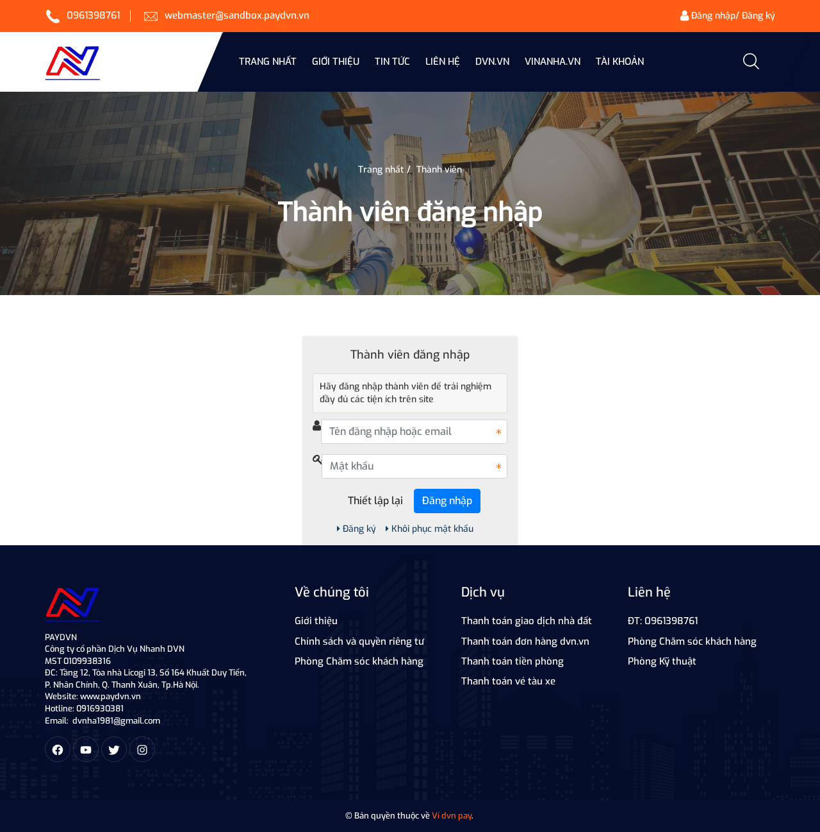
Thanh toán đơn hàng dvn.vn (525, 641)
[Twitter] (114, 749)
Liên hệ (442, 61)
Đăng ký (359, 529)
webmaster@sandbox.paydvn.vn (237, 15)
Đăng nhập (447, 500)
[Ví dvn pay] (129, 62)
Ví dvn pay (452, 815)
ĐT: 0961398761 (663, 621)
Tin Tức (392, 61)
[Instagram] (142, 749)
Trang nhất (268, 61)
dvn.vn (492, 61)
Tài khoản (620, 61)
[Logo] (72, 602)
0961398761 (93, 15)
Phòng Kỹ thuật (662, 661)
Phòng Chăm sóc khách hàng (359, 661)
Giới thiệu (335, 61)
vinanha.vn (552, 61)
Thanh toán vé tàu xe (508, 681)
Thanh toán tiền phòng (512, 661)
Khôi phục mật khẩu (432, 529)
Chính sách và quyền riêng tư (359, 641)
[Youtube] (86, 749)
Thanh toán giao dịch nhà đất (526, 621)
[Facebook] (57, 749)
